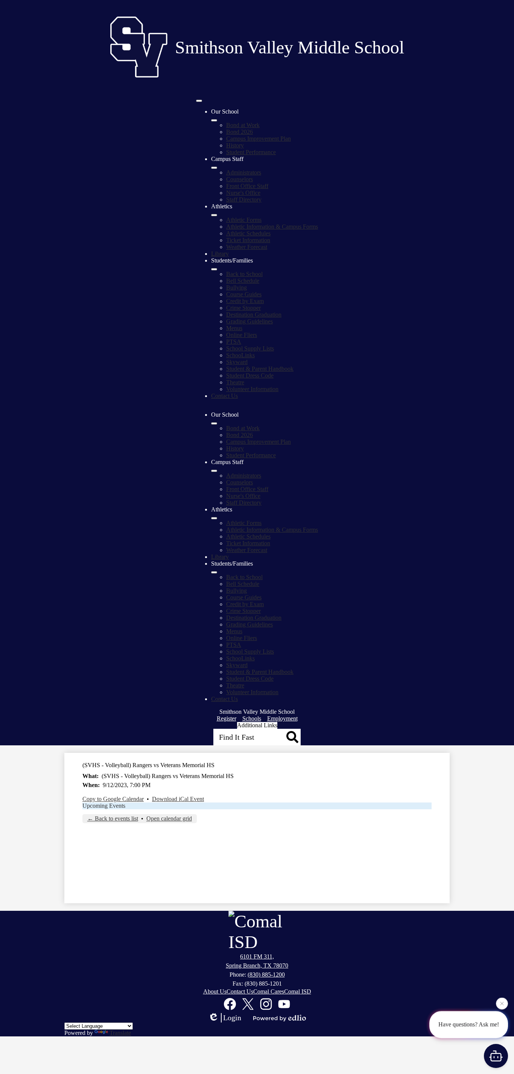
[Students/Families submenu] (214, 269)
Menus (234, 328)
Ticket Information (248, 240)
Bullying (236, 287)
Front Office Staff (247, 186)
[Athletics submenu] (214, 215)
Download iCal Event (178, 799)
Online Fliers (241, 335)
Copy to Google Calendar (113, 799)
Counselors (239, 179)
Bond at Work (243, 125)
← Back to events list (112, 818)
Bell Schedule (242, 281)
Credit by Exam (245, 301)
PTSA (233, 341)
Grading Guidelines (249, 321)
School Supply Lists (250, 348)
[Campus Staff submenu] (214, 168)
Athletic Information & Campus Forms (272, 226)
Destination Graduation (253, 314)
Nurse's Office (243, 193)
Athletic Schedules (248, 233)
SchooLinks (240, 355)
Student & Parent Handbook (259, 369)
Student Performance (251, 152)
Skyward (237, 362)
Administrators (243, 172)
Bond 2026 (239, 132)
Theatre (235, 382)
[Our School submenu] (214, 120)
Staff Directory (244, 199)
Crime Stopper (243, 308)
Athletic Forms (244, 220)
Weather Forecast (246, 247)
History (235, 145)
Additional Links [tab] (257, 725)
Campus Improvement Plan (258, 138)
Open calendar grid (169, 818)
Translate (120, 1033)
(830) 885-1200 (266, 974)
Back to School (244, 274)
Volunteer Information (252, 389)
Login (232, 1017)
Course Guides (244, 294)
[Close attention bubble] (502, 1003)
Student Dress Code (250, 375)
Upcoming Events (103, 805)
